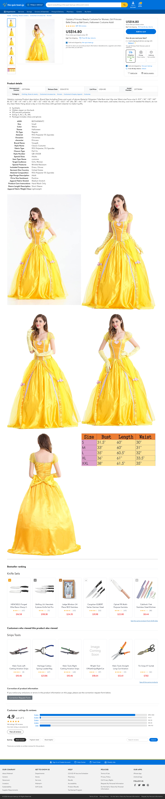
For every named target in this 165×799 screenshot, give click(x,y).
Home (9, 15)
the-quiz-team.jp (87, 42)
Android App (138, 777)
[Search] (124, 4)
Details (144, 68)
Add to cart (141, 31)
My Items (88, 12)
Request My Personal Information (112, 783)
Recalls (70, 780)
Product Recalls (73, 787)
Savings (29, 12)
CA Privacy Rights (107, 780)
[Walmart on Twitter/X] (139, 785)
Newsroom (6, 780)
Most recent (20, 740)
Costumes (87, 94)
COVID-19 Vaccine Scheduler (78, 773)
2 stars (36, 723)
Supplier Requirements (10, 790)
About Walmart (7, 773)
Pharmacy (70, 12)
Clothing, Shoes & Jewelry (20, 15)
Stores (37, 777)
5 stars (36, 715)
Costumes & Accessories (37, 15)
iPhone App (137, 773)
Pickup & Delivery (58, 12)
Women (49, 15)
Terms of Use (105, 773)
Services (21, 12)
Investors (5, 783)
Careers (79, 12)
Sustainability (6, 787)
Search (153, 740)
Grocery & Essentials (42, 12)
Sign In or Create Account (61, 762)
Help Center (81, 762)
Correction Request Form (19, 697)
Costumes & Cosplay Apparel (73, 94)
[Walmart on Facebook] (135, 785)
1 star (37, 725)
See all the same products (149, 682)
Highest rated (34, 740)
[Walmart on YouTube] (143, 785)
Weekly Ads (111, 762)
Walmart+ (38, 783)
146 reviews (82, 26)
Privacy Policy (106, 777)
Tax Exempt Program (75, 790)
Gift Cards (38, 787)
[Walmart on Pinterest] (148, 785)
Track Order (96, 762)
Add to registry (149, 73)
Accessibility (72, 783)
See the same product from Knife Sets (144, 621)
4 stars (36, 717)
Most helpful (49, 740)
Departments (10, 12)
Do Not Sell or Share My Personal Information (125, 796)
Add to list (133, 73)
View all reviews (15, 732)
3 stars (36, 720)
